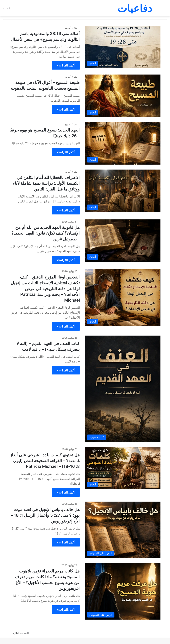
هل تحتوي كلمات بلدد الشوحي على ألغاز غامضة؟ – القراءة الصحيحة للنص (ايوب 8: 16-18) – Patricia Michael (45, 460)
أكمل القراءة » (66, 65)
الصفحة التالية (21, 633)
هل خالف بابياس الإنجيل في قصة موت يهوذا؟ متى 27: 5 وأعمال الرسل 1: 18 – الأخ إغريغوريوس (45, 515)
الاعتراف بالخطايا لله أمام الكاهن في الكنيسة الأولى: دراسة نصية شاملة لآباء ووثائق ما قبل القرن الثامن (46, 183)
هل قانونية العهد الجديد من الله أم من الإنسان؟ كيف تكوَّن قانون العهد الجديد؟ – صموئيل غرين (45, 233)
